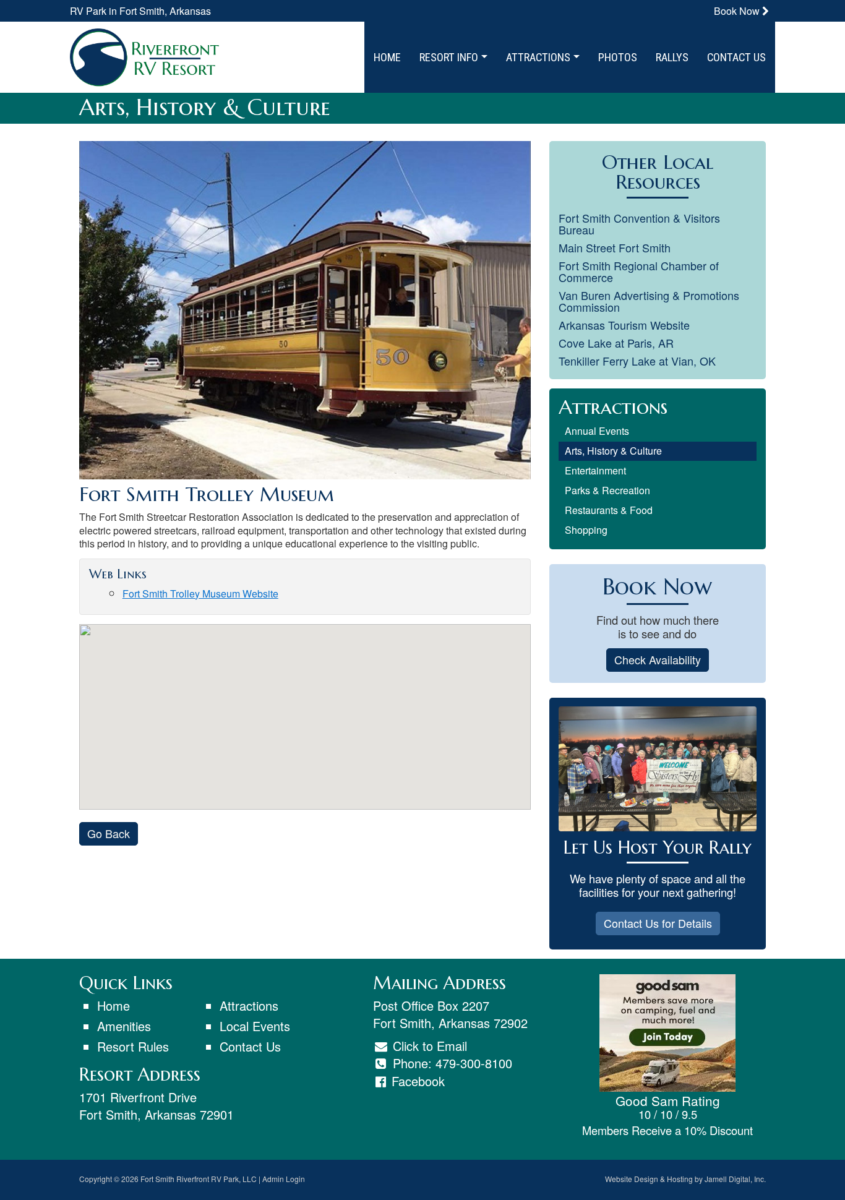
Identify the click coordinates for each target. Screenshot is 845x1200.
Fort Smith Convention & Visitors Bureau (639, 224)
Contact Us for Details (658, 923)
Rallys (672, 57)
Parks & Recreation (607, 490)
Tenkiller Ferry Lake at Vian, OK (637, 361)
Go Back (108, 833)
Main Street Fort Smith (615, 247)
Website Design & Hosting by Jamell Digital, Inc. (685, 1178)
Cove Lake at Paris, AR (616, 343)
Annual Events (597, 431)
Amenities (124, 1026)
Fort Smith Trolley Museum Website (200, 593)
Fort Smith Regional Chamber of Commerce (639, 271)
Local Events (255, 1026)
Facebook (418, 1081)
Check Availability (657, 659)
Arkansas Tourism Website (624, 325)
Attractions (539, 57)
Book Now (738, 11)
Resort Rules (133, 1046)
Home (387, 57)
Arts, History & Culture (613, 451)
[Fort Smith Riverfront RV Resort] (144, 55)
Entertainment (595, 470)
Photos (617, 57)
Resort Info (450, 57)
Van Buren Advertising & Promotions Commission (649, 301)
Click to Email (428, 1046)
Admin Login (283, 1178)
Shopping (586, 530)
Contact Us (736, 57)
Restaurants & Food (609, 510)
